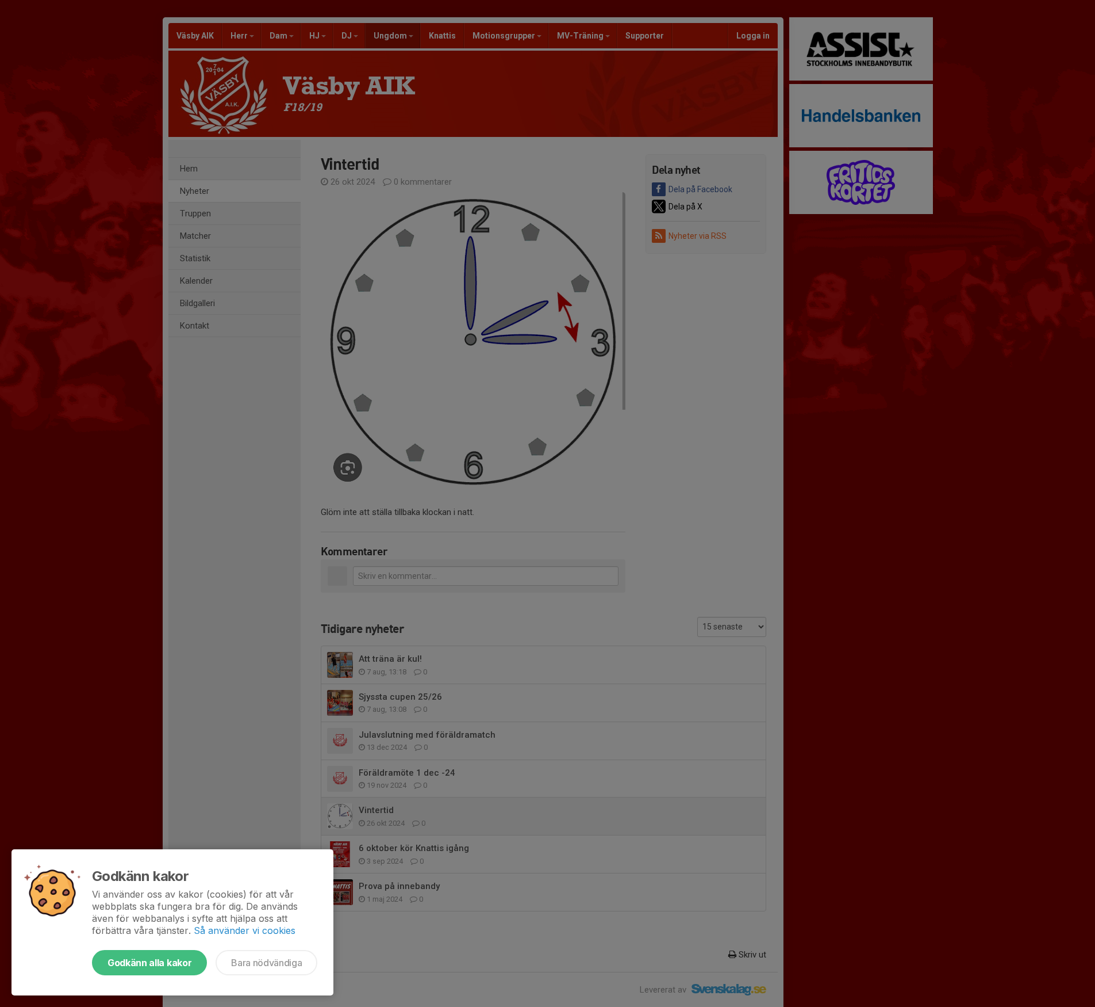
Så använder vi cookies (244, 930)
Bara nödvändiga (266, 962)
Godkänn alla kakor (149, 962)
